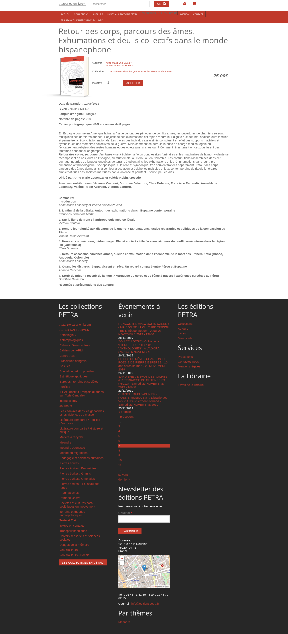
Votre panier (193, 5)
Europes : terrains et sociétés (79, 381)
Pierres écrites (69, 463)
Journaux (66, 406)
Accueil (65, 14)
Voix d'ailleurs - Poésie (75, 555)
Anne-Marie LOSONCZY (119, 62)
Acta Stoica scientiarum (75, 324)
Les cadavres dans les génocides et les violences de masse (140, 71)
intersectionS (68, 400)
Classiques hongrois (73, 361)
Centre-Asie (67, 355)
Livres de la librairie (191, 385)
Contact (198, 14)
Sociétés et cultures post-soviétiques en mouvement (77, 504)
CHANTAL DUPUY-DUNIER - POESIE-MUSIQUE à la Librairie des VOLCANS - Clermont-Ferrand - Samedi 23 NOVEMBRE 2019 (142, 399)
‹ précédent (126, 416)
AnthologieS (68, 335)
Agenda (184, 14)
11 (120, 465)
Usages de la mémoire (75, 544)
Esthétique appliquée (74, 376)
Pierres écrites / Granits (75, 473)
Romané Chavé (70, 498)
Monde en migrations (74, 453)
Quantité (97, 82)
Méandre (65, 442)
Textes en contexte (72, 525)
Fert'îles (65, 386)
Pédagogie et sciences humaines (82, 458)
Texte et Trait (68, 520)
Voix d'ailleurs (69, 550)
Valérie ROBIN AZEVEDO (119, 65)
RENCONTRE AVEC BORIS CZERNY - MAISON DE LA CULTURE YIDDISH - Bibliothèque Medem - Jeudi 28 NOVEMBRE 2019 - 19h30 (143, 329)
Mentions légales (189, 366)
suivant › (124, 474)
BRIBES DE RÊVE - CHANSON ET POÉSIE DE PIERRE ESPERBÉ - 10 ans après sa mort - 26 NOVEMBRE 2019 (143, 364)
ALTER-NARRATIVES (74, 329)
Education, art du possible (77, 371)
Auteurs (98, 14)
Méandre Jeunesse (72, 447)
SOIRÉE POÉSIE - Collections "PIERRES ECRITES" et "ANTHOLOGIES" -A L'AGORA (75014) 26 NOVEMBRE (138, 346)
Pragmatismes (69, 492)
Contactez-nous (188, 361)
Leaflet (154, 586)
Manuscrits (185, 338)
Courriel (125, 513)
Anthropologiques (71, 340)
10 (120, 460)
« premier (124, 411)
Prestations (185, 356)
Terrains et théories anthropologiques (72, 513)
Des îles (65, 366)
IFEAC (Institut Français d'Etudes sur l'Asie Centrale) (82, 393)
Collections (81, 14)
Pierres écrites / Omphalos (77, 478)
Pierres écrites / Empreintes (78, 468)
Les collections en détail (82, 562)
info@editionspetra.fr (145, 603)
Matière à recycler (71, 437)
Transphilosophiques (73, 531)
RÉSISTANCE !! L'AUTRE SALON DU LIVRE (82, 20)
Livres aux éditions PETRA (123, 14)
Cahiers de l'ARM (71, 350)
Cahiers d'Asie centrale (75, 345)
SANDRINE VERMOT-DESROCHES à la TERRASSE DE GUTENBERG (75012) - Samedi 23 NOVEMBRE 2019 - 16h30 (142, 382)
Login (183, 5)
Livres (182, 333)
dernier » (124, 479)
